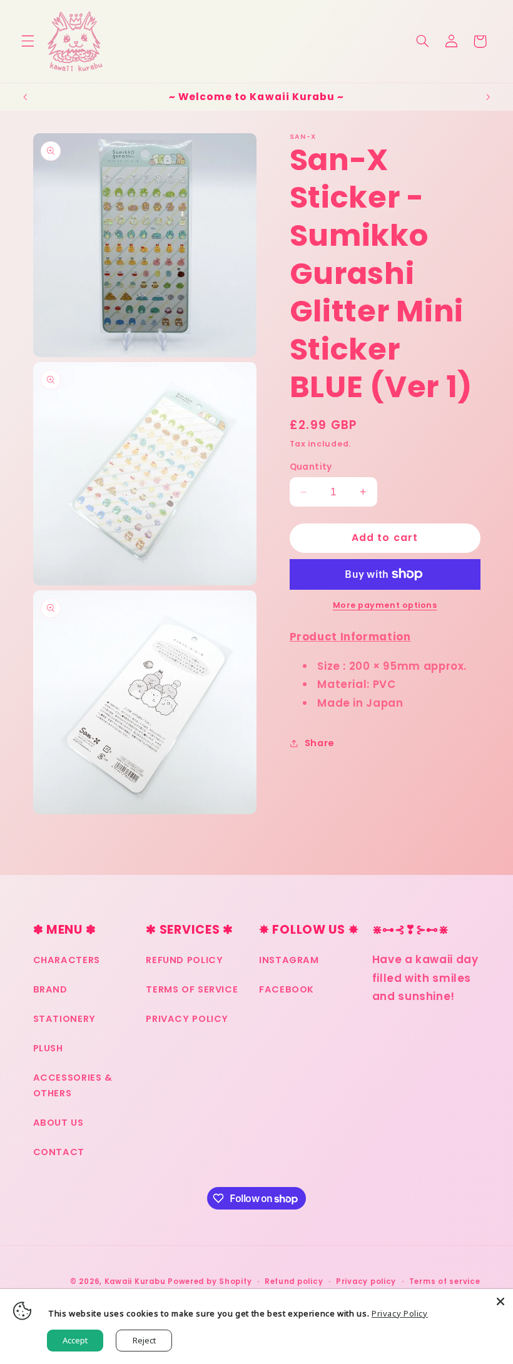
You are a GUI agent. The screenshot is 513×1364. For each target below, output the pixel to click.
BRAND (50, 989)
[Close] (500, 1301)
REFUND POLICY (184, 960)
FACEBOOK (286, 989)
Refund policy (294, 1281)
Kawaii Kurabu (135, 1281)
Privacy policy (366, 1281)
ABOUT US (58, 1122)
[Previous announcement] (25, 97)
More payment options (385, 605)
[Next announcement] (488, 97)
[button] (27, 41)
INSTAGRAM (289, 960)
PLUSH (48, 1048)
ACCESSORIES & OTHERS (73, 1085)
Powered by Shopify (209, 1281)
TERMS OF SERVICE (192, 989)
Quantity (311, 467)
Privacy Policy (400, 1313)
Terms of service (444, 1281)
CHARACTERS (66, 960)
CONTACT (58, 1152)
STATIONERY (64, 1019)
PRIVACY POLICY (187, 1019)
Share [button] (320, 743)
